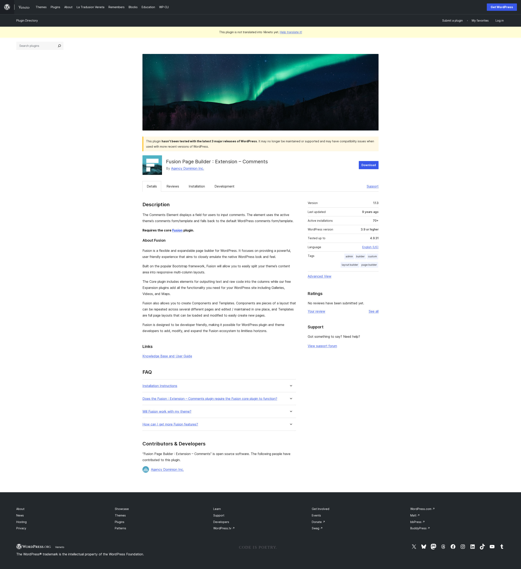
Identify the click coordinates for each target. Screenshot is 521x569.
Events (316, 515)
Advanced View (319, 276)
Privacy (21, 528)
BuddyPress (420, 528)
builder (360, 256)
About (20, 509)
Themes (120, 515)
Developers (221, 522)
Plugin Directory (27, 20)
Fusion (177, 230)
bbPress (417, 522)
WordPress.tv (224, 528)
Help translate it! (291, 32)
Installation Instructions (159, 386)
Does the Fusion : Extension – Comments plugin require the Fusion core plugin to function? (209, 399)
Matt (415, 515)
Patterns (120, 528)
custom (372, 256)
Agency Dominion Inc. (187, 168)
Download (368, 165)
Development (224, 186)
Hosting (21, 522)
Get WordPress (502, 7)
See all (374, 311)
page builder (369, 264)
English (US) (370, 247)
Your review (316, 311)
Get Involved (320, 509)
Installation (197, 186)
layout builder (350, 264)
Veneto (59, 547)
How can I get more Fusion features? (170, 424)
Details (152, 186)
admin (349, 256)
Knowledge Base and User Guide (167, 356)
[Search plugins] (59, 46)
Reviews (172, 186)
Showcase (122, 509)
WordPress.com (422, 509)
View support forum (322, 346)
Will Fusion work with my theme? (166, 411)
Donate (318, 522)
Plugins (119, 522)
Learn (217, 509)
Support (373, 186)
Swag (317, 528)
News (20, 515)
